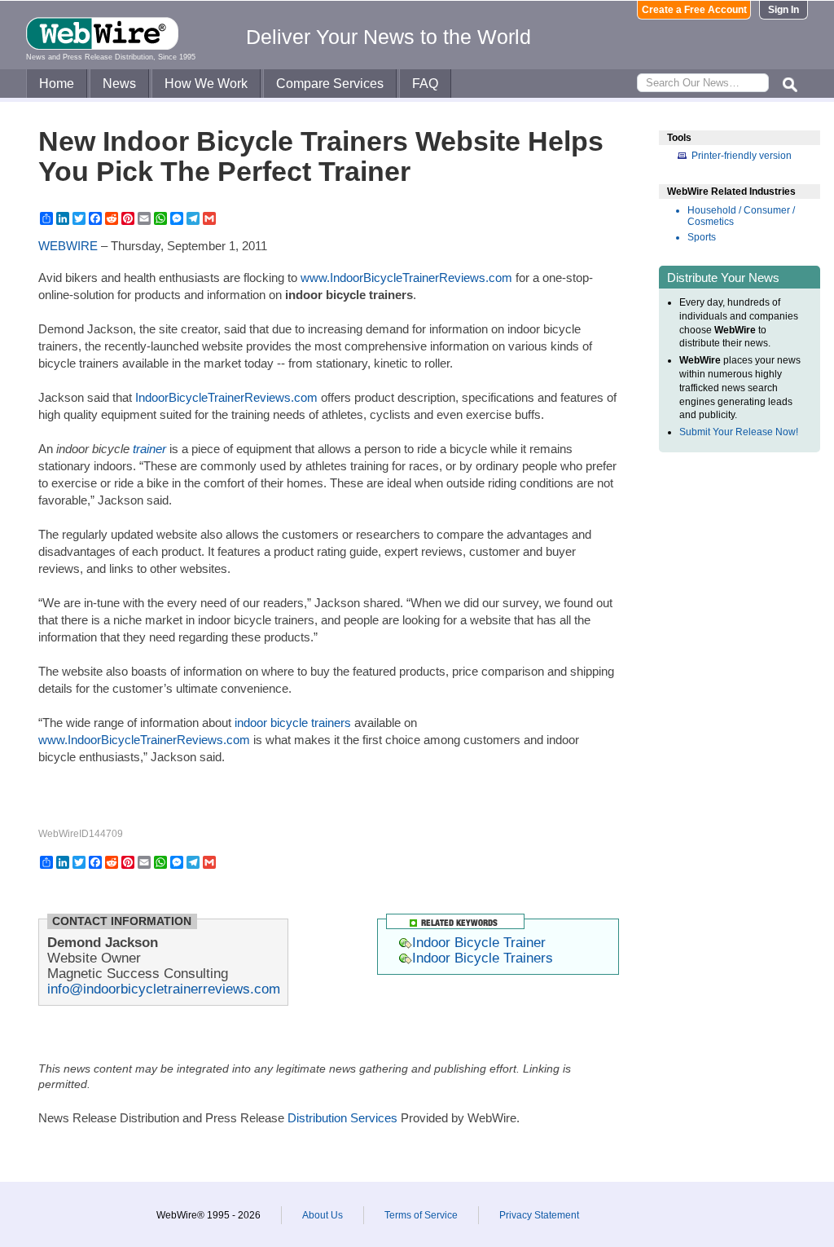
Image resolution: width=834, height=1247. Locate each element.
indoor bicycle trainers (293, 722)
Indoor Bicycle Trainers (482, 957)
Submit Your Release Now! (738, 432)
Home (56, 83)
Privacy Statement (539, 1215)
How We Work (206, 83)
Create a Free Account (694, 9)
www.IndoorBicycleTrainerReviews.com (406, 277)
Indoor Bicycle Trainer (479, 942)
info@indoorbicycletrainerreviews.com (163, 988)
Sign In (783, 9)
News (119, 83)
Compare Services (330, 83)
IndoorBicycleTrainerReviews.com (226, 397)
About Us (322, 1215)
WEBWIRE (68, 246)
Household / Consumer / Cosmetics (741, 216)
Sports (701, 237)
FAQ (425, 83)
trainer (149, 449)
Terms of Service (421, 1215)
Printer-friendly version (741, 155)
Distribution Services (342, 1118)
